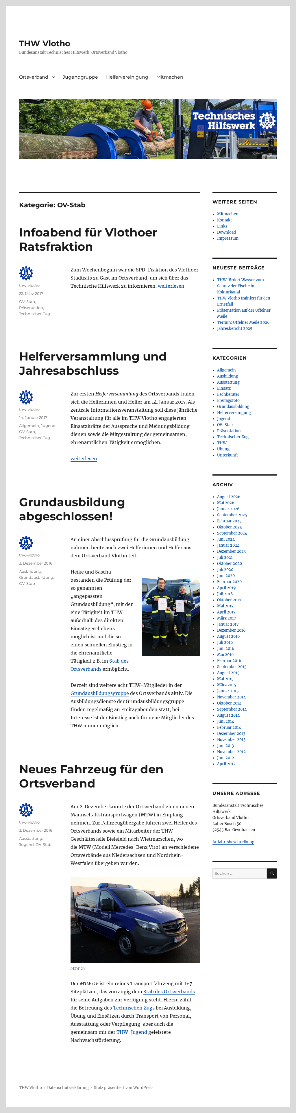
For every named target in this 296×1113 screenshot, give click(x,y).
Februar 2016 (229, 660)
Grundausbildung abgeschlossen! (72, 509)
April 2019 (226, 587)
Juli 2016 (225, 642)
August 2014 (228, 715)
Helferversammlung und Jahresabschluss (93, 363)
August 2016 (228, 636)
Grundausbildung (36, 577)
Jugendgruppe (80, 77)
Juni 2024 (226, 539)
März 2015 (226, 685)
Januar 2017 (228, 624)
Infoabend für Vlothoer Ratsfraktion (88, 239)
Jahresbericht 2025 (234, 328)
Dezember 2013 (231, 733)
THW (222, 443)
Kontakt (224, 220)
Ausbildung (30, 571)
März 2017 (226, 618)
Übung (223, 449)
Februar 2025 (229, 521)
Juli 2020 (225, 569)
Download (226, 232)
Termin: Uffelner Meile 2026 (243, 322)
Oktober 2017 (229, 600)
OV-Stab (27, 301)
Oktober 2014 (229, 703)
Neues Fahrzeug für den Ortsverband (91, 776)
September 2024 (232, 533)
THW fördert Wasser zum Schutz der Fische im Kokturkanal (240, 286)
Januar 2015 (228, 691)
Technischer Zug (34, 313)
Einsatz (224, 388)
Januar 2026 (228, 508)
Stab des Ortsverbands (169, 991)
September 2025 (232, 515)
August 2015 (228, 672)
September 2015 (232, 666)
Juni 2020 (226, 575)
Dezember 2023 (231, 551)
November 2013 (231, 739)
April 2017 (226, 612)
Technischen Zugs (134, 1008)
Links (222, 226)
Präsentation (31, 307)
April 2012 (226, 763)
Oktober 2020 (229, 563)
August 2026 (228, 496)
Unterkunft (227, 455)
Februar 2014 (229, 727)
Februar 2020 (229, 581)
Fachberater (228, 394)
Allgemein (29, 425)
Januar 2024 (228, 545)
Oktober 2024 (229, 527)
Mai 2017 (225, 606)
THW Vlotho (44, 43)
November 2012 (231, 751)
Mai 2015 (225, 678)
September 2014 (232, 709)
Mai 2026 (225, 502)
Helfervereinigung (127, 77)
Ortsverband (33, 77)
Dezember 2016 (231, 630)
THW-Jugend (131, 1032)
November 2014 (231, 697)
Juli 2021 (225, 557)
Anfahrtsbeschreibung (233, 842)
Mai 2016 (225, 654)
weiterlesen (171, 286)
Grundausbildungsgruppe (100, 693)
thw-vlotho (29, 285)
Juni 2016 (225, 648)
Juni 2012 (225, 757)
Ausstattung (30, 838)
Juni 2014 (225, 721)
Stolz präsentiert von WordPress (123, 1087)
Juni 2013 (225, 745)
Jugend (48, 425)
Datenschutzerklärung (68, 1087)
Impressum (227, 238)
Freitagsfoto (228, 400)
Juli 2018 (225, 593)
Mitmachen (169, 77)
